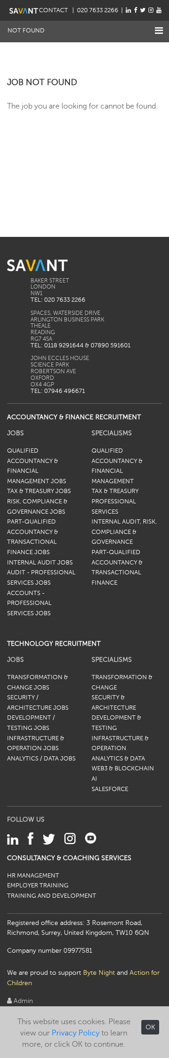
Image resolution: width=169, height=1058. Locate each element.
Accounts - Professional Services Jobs (29, 603)
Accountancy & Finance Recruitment (74, 417)
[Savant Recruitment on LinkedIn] (128, 10)
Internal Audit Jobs (40, 562)
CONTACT (54, 10)
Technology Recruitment (53, 643)
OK (150, 1027)
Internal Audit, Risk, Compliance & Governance (124, 531)
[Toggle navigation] (159, 31)
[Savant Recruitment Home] (23, 10)
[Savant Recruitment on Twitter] (143, 10)
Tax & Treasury (115, 491)
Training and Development (51, 896)
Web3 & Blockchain (123, 768)
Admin (22, 1000)
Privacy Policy (76, 1033)
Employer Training (38, 885)
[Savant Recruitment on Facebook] (135, 10)
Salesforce (110, 789)
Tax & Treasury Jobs (39, 491)
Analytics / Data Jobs (41, 758)
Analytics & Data (118, 758)
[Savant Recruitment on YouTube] (158, 10)
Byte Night (99, 972)
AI (94, 779)
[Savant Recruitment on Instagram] (151, 10)
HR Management (33, 875)
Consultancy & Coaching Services (69, 858)
